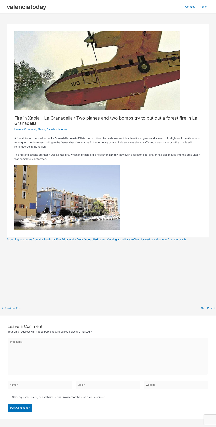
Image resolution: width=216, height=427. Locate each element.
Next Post (208, 308)
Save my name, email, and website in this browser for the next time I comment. (59, 397)
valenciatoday (26, 6)
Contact (190, 6)
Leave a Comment (25, 129)
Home (203, 6)
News (41, 129)
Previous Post (11, 308)
